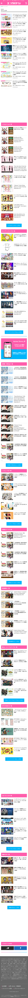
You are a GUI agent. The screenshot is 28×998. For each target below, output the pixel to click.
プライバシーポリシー (19, 988)
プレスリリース (5, 974)
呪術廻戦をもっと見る (14, 641)
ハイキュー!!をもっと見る (14, 523)
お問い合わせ (16, 974)
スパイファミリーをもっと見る (14, 759)
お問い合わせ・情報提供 (15, 986)
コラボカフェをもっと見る (14, 225)
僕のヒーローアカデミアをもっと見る (14, 700)
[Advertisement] (14, 106)
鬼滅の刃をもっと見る (14, 907)
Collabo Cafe (14, 3)
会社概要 (4, 986)
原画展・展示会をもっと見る (14, 465)
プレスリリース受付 (7, 988)
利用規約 (12, 996)
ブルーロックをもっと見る (14, 848)
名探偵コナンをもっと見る (14, 582)
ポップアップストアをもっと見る (14, 332)
